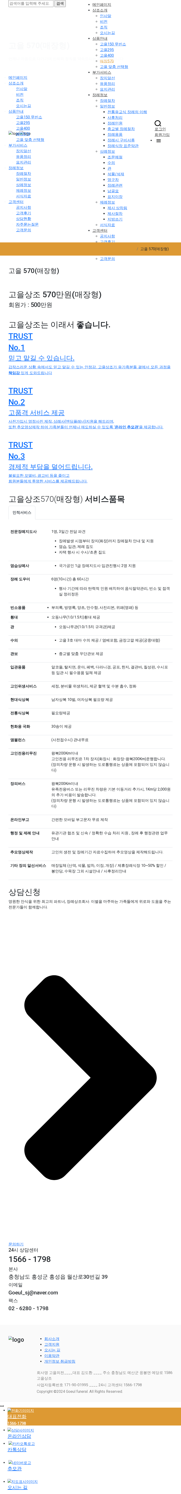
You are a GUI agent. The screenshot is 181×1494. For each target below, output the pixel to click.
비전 (20, 94)
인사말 (21, 89)
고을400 (23, 128)
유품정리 (23, 156)
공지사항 (23, 207)
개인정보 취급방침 (59, 1361)
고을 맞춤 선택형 (30, 139)
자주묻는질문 (27, 224)
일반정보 (23, 179)
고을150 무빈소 (29, 117)
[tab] (21, 512)
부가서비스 (17, 145)
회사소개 (51, 1339)
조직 (20, 100)
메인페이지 (17, 77)
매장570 (23, 134)
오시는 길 (52, 1350)
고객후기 (23, 213)
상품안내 (16, 111)
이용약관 (51, 1355)
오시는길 (23, 106)
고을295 (23, 122)
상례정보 (23, 185)
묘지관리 (23, 162)
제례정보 (23, 190)
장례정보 (16, 168)
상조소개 (16, 83)
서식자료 (23, 196)
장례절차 (23, 173)
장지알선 (23, 151)
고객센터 (16, 202)
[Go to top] (2, 1406)
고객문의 (23, 230)
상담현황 (23, 219)
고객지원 (51, 1344)
